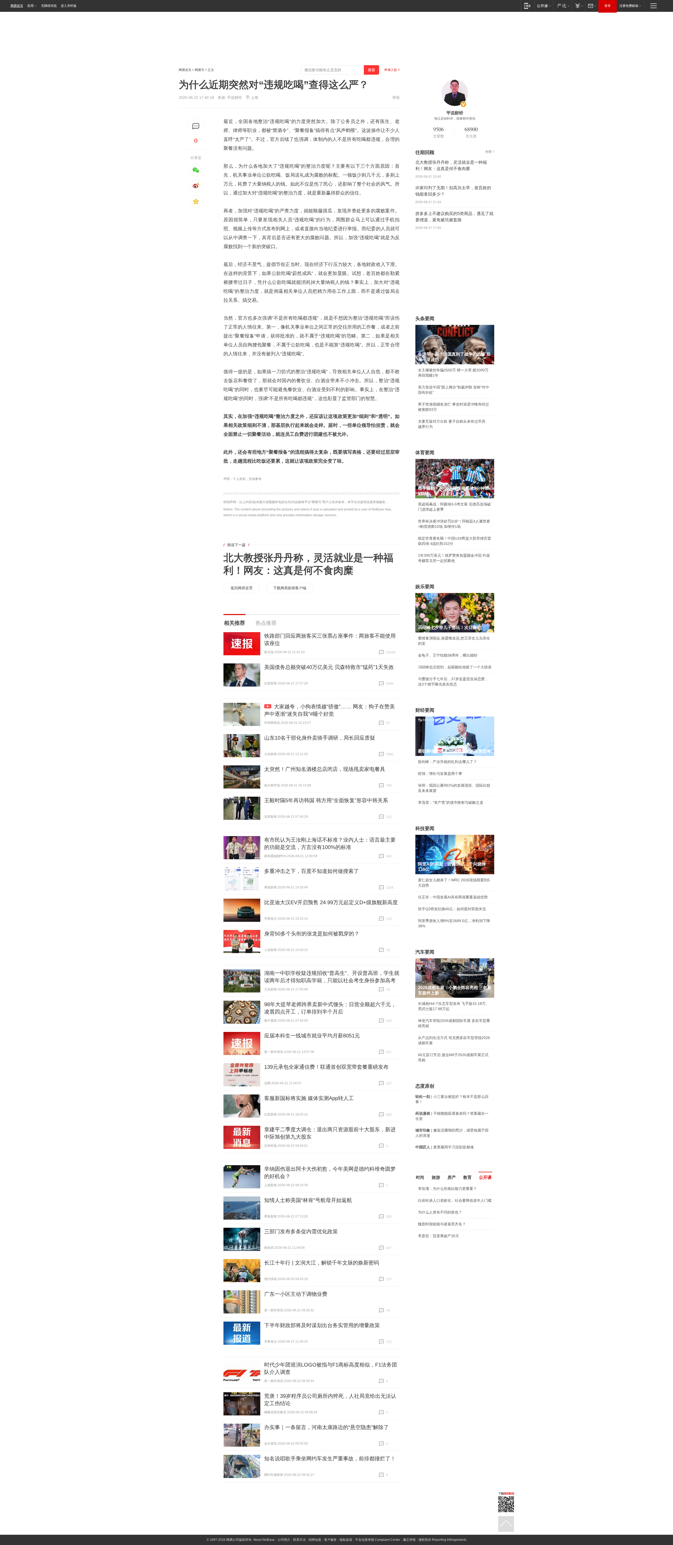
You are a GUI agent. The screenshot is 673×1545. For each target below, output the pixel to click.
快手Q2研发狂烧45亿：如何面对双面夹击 (452, 909)
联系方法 (299, 1540)
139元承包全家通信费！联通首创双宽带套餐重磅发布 (326, 1067)
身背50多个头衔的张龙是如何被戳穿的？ (311, 934)
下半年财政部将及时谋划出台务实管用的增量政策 (322, 1325)
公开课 (485, 1177)
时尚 (420, 1177)
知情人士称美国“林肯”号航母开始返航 (308, 1200)
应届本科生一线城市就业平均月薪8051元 (312, 1035)
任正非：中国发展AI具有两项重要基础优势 (453, 897)
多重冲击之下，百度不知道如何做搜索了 (311, 871)
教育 (467, 1177)
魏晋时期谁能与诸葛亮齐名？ (442, 1224)
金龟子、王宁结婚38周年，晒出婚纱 (447, 655)
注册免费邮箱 (628, 6)
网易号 (199, 70)
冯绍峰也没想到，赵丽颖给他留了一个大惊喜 (455, 667)
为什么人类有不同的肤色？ (440, 1212)
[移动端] (527, 5)
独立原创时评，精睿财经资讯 (454, 118)
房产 (451, 1177)
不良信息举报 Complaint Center (377, 1540)
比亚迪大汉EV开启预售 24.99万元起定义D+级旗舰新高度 (331, 902)
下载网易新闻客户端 (289, 588)
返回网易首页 (242, 588)
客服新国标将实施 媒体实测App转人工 (309, 1098)
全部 (488, 152)
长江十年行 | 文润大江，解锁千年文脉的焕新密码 (321, 1263)
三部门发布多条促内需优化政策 (301, 1231)
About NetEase (264, 1540)
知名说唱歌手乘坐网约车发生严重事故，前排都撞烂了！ (330, 1458)
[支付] (578, 5)
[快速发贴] (196, 126)
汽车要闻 (424, 952)
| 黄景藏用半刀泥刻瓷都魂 (444, 1147)
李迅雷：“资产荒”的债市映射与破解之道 (450, 802)
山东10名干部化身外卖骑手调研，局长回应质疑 (319, 738)
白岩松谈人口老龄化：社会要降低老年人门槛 (455, 1200)
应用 (30, 6)
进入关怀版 (69, 6)
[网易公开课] (543, 5)
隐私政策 (346, 1540)
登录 (607, 6)
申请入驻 (390, 69)
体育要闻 (424, 452)
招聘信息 (315, 1540)
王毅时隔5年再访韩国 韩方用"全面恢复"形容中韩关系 (326, 800)
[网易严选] (562, 5)
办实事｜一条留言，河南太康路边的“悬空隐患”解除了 (326, 1427)
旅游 (436, 1177)
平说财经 (234, 97)
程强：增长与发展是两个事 (440, 773)
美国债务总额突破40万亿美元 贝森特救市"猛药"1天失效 (329, 667)
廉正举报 (409, 1540)
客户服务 (330, 1540)
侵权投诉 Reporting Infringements (442, 1540)
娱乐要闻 (424, 586)
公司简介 (284, 1540)
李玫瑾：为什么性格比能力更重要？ (447, 1188)
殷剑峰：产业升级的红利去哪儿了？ (447, 762)
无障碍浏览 (49, 6)
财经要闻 (424, 710)
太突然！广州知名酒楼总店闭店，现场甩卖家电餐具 (324, 769)
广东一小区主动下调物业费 (295, 1294)
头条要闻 (424, 318)
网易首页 (17, 6)
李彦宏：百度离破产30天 (438, 1236)
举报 (396, 97)
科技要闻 (424, 828)
